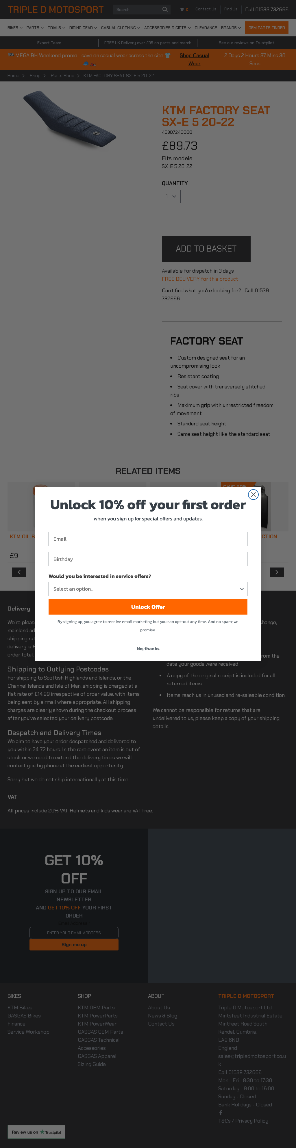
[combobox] (146, 589)
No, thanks (148, 648)
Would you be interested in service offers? (100, 576)
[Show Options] (242, 589)
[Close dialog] (253, 495)
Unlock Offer (148, 606)
